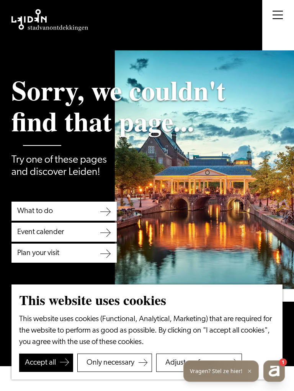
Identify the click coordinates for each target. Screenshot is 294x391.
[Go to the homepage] (49, 20)
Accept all (40, 363)
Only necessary (110, 363)
